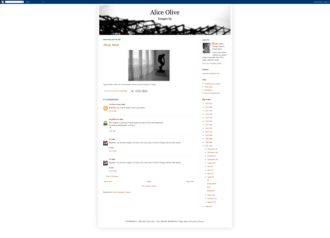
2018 (207, 107)
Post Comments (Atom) (121, 192)
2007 (207, 145)
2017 (207, 110)
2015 (207, 117)
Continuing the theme (212, 83)
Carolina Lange (115, 104)
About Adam (111, 45)
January (210, 202)
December (211, 149)
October (210, 156)
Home (149, 181)
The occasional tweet (212, 93)
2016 (207, 114)
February (210, 198)
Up (208, 180)
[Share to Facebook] (144, 91)
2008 (207, 142)
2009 (207, 138)
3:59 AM (112, 131)
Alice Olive (219, 43)
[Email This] (136, 91)
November (211, 152)
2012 (207, 128)
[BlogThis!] (139, 91)
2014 (207, 121)
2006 (207, 206)
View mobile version (148, 186)
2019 (207, 103)
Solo (208, 187)
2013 (207, 124)
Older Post (190, 181)
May (209, 173)
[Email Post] (132, 91)
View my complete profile (211, 63)
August (210, 163)
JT (110, 139)
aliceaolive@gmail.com (211, 73)
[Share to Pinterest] (146, 91)
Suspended (211, 190)
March (210, 195)
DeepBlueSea (114, 119)
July (209, 166)
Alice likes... (209, 87)
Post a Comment (112, 176)
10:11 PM (112, 151)
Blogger (201, 221)
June (209, 170)
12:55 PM (112, 111)
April (209, 177)
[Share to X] (141, 91)
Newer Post (108, 181)
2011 (207, 131)
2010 (207, 135)
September (211, 159)
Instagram (208, 90)
